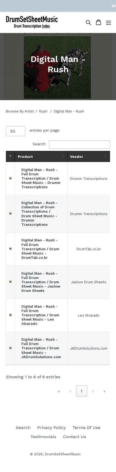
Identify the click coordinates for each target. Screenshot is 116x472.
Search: (39, 144)
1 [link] (82, 391)
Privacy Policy (51, 427)
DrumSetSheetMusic (63, 454)
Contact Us (74, 436)
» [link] (104, 391)
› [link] (93, 391)
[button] (10, 156)
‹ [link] (70, 391)
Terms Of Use (86, 427)
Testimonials (43, 436)
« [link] (59, 391)
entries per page (44, 130)
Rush (43, 111)
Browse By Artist (20, 111)
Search (23, 427)
